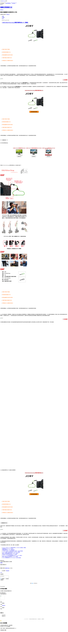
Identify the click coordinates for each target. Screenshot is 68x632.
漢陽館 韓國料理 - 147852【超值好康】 (8, 549)
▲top (1, 572)
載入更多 (2, 574)
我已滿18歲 (2, 630)
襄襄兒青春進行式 (6, 7)
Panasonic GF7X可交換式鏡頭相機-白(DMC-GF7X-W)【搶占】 (12, 555)
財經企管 (7, 570)
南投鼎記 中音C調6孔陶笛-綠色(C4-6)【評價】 (9, 554)
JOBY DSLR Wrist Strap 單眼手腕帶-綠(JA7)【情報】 (15, 22)
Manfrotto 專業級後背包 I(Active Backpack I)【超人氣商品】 (11, 557)
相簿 (3, 16)
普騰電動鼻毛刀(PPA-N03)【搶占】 (8, 548)
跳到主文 (1, 9)
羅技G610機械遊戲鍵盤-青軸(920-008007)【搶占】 (10, 553)
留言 (8, 568)
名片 (3, 18)
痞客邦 (6, 568)
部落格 (3, 17)
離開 (5, 630)
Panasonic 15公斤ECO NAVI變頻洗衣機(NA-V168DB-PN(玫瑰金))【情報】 (14, 547)
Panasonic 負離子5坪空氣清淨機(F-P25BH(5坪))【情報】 (11, 552)
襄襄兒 (1, 562)
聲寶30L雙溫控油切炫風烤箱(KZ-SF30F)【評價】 (10, 556)
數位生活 (7, 14)
